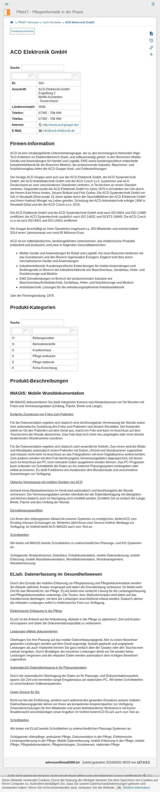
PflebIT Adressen (28, 22)
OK (119, 787)
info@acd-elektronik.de (59, 130)
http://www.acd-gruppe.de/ (61, 124)
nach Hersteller (52, 22)
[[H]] (8, 11)
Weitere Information (136, 787)
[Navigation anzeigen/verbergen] (6, 4)
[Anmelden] (153, 4)
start (11, 22)
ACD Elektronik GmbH (79, 22)
